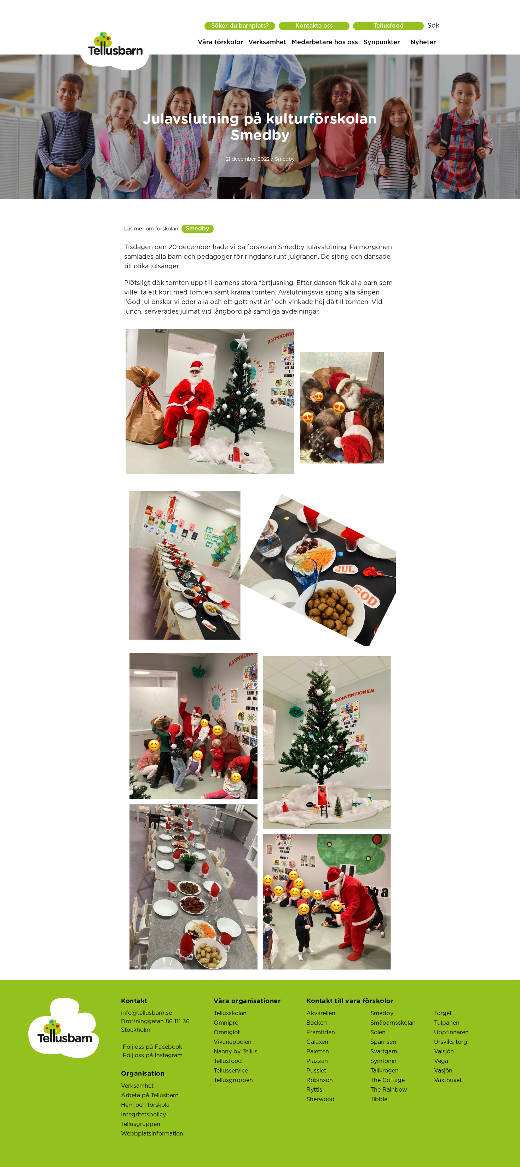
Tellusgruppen (140, 1124)
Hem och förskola (145, 1105)
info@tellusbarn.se (146, 1013)
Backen (316, 1023)
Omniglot (227, 1032)
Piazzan (317, 1061)
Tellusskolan (230, 1013)
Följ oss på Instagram (153, 1055)
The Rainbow (388, 1090)
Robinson (319, 1080)
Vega (441, 1061)
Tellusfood (389, 26)
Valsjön (444, 1051)
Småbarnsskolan (393, 1023)
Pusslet (316, 1071)
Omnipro (226, 1023)
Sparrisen (383, 1042)
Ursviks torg (450, 1042)
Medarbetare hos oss (324, 42)
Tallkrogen (384, 1071)
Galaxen (317, 1042)
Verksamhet (267, 42)
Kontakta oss (314, 26)
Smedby (197, 228)
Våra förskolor (220, 42)
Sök (433, 26)
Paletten (317, 1051)
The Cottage (387, 1080)
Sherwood (320, 1099)
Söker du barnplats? (240, 26)
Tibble (378, 1099)
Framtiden (320, 1032)
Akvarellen (320, 1013)
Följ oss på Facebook (152, 1047)
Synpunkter (381, 42)
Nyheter (423, 42)
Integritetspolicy (143, 1114)
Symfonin (383, 1061)
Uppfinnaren (451, 1032)
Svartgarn (383, 1051)
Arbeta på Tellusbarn (150, 1095)
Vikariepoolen (233, 1042)
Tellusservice (231, 1071)
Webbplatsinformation (152, 1134)
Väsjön (443, 1071)
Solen (378, 1032)
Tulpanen (447, 1023)
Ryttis (314, 1090)
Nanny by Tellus (236, 1051)
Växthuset (448, 1080)
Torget (443, 1013)
